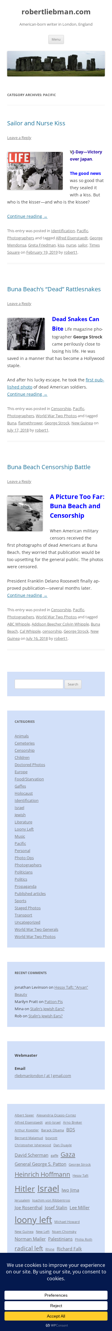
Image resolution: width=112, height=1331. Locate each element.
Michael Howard (67, 1222)
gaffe (54, 1155)
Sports (20, 900)
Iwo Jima (70, 1190)
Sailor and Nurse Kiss (36, 123)
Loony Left (24, 829)
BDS (70, 1130)
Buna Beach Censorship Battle (48, 467)
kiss (61, 245)
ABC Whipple (18, 624)
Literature (23, 822)
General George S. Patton (40, 1164)
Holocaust (24, 793)
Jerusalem (22, 1200)
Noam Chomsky (64, 1232)
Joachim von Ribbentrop (51, 1200)
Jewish (20, 814)
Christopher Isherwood (33, 1145)
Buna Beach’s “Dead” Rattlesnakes (54, 289)
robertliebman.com (56, 11)
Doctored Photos (30, 764)
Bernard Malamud (29, 1138)
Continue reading (27, 216)
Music (20, 836)
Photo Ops (24, 857)
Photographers (20, 238)
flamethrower (30, 423)
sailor (83, 245)
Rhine (49, 1249)
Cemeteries (25, 743)
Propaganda (25, 886)
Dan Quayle (62, 1145)
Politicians (24, 872)
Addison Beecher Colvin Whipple (60, 624)
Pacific (82, 230)
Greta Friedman (42, 245)
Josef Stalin (56, 1207)
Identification (63, 230)
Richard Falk (69, 1249)
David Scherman (31, 1155)
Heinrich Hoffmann (42, 1174)
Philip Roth (83, 1239)
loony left (33, 1220)
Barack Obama (52, 1130)
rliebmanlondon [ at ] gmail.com (43, 1075)
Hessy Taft (80, 1175)
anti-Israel (53, 1122)
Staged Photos (28, 908)
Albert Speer (24, 1115)
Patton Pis (54, 1001)
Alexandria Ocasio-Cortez (56, 1115)
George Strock (57, 423)
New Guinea (82, 423)
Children (22, 757)
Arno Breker (72, 1122)
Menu (56, 39)
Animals (22, 736)
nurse (71, 245)
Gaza (68, 1154)
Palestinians (60, 1239)
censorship (52, 631)
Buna (11, 423)
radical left (29, 1248)
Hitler (25, 1188)
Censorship (61, 408)
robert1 (70, 252)
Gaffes (20, 786)
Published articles (30, 893)
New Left (43, 1232)
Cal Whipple (30, 631)
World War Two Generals (36, 929)
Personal (22, 850)
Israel (19, 807)
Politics (21, 879)
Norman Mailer (30, 1239)
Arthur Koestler (27, 1130)
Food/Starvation (29, 779)
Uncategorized (27, 922)
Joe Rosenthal (28, 1207)
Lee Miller (80, 1207)
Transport (23, 915)
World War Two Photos (56, 415)
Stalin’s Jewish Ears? (47, 1008)
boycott (51, 1138)
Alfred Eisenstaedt (72, 238)
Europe (21, 771)
